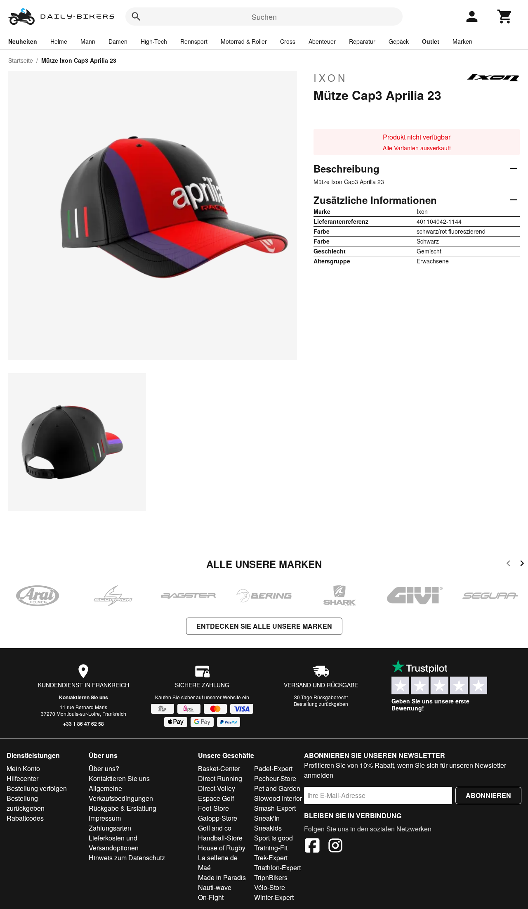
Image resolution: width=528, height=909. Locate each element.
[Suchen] (136, 16)
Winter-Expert (274, 897)
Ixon (330, 77)
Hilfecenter (22, 778)
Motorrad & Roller (244, 41)
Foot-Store (213, 808)
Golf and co (214, 828)
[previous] (508, 564)
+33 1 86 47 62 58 (83, 723)
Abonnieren (488, 795)
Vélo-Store (269, 887)
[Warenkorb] (505, 16)
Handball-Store (220, 838)
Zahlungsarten (110, 828)
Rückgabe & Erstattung (122, 808)
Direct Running (220, 778)
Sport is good (273, 838)
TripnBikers (271, 877)
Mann (87, 41)
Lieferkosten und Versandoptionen (114, 842)
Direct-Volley (216, 788)
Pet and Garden (277, 788)
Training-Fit (271, 847)
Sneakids (268, 828)
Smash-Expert (275, 808)
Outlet (430, 41)
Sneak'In (267, 818)
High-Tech (154, 41)
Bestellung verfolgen (37, 788)
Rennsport (193, 41)
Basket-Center (219, 768)
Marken (462, 41)
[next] (522, 564)
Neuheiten (22, 41)
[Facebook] (312, 846)
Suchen (264, 16)
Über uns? (104, 768)
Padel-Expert (273, 768)
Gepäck (399, 41)
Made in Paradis (222, 877)
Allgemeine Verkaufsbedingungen (121, 793)
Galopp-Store (217, 818)
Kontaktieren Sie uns (83, 697)
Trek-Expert (271, 857)
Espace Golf (216, 798)
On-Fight (211, 897)
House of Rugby (221, 847)
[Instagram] (335, 846)
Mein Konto (23, 768)
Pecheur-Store (275, 778)
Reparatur (362, 41)
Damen (117, 41)
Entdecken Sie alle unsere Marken (264, 626)
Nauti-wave (214, 887)
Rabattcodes (25, 818)
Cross (287, 41)
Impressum (105, 818)
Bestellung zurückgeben (321, 703)
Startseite (20, 60)
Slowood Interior (278, 798)
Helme (58, 41)
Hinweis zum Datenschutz (127, 857)
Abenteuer (322, 41)
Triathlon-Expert (277, 867)
